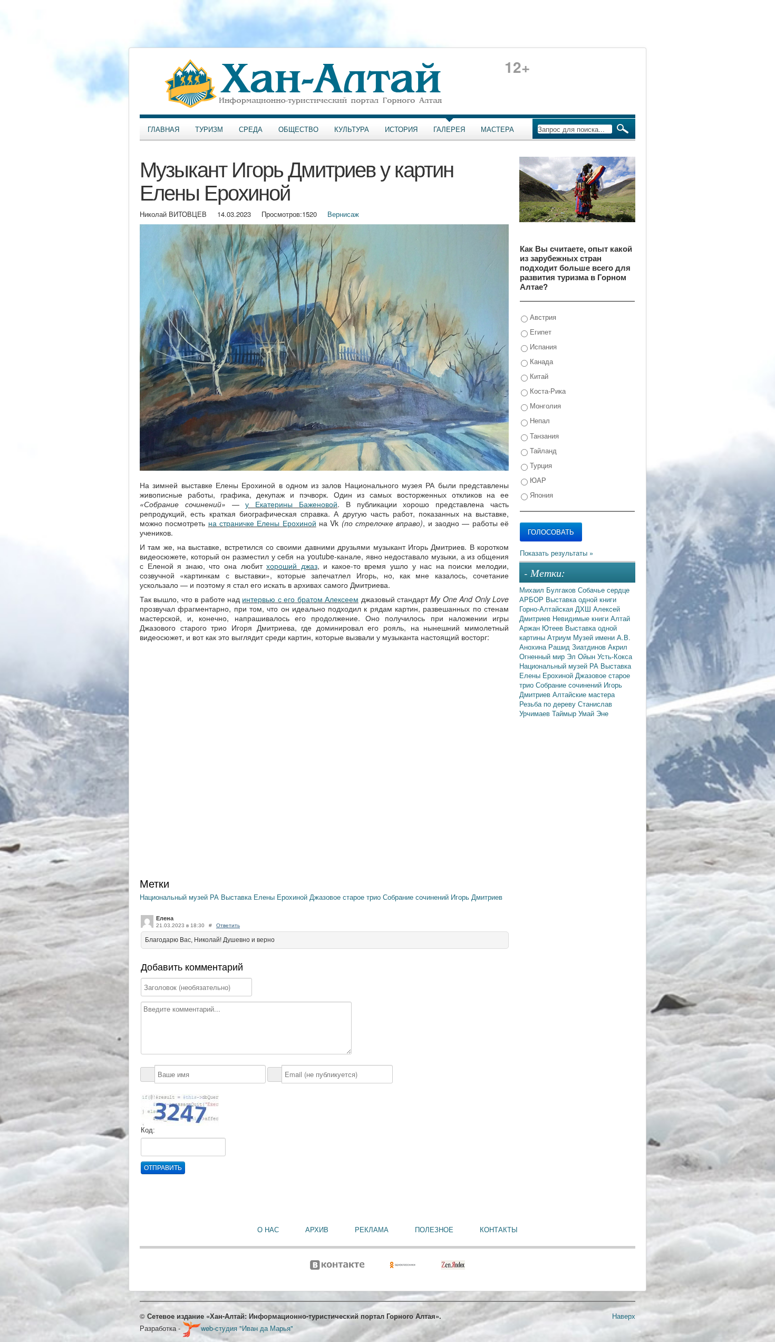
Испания (542, 346)
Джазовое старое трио (346, 897)
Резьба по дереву (548, 704)
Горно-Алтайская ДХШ (556, 609)
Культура (351, 129)
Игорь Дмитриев (476, 897)
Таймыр (565, 713)
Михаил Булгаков (548, 590)
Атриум (560, 637)
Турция (540, 465)
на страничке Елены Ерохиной (262, 523)
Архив (316, 1229)
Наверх (623, 1316)
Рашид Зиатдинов (578, 647)
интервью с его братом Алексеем (300, 599)
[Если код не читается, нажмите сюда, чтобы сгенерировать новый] (180, 1109)
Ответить (228, 925)
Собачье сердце (603, 590)
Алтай (620, 618)
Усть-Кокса (614, 656)
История (401, 129)
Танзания (543, 436)
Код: (148, 1130)
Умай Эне (593, 713)
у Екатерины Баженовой (291, 504)
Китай (538, 376)
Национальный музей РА (180, 897)
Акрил (617, 647)
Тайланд (542, 450)
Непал (539, 420)
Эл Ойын (582, 656)
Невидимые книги (582, 618)
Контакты (499, 1229)
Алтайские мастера (584, 694)
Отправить (163, 1168)
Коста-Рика (547, 391)
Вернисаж (343, 214)
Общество (298, 129)
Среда (251, 129)
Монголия (544, 406)
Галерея (449, 129)
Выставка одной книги (581, 599)
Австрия (542, 317)
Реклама (372, 1229)
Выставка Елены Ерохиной (265, 897)
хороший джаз (291, 565)
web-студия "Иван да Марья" (247, 1328)
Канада (540, 361)
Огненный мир (543, 656)
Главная (163, 129)
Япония (540, 495)
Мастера (497, 129)
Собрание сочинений (417, 897)
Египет (539, 332)
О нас (268, 1229)
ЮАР (537, 480)
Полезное (434, 1229)
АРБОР (532, 599)
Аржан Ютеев (542, 628)
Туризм (209, 129)
